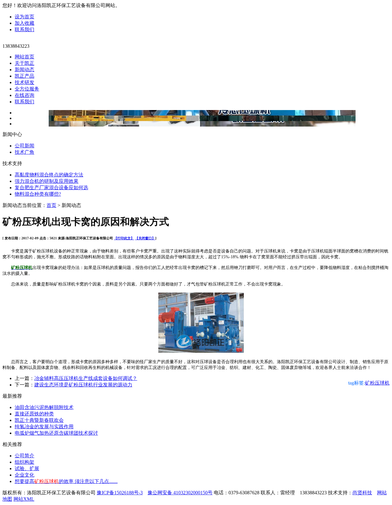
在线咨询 (24, 95)
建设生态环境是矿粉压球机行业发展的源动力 (83, 384)
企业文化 (24, 474)
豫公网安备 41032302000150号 (180, 492)
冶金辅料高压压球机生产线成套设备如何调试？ (85, 378)
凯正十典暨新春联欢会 (39, 420)
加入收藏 (24, 23)
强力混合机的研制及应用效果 (46, 181)
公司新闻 (24, 145)
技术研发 (24, 82)
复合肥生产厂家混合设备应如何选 (51, 187)
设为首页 (24, 16)
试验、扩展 (27, 468)
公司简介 (24, 455)
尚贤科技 (362, 492)
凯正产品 (24, 76)
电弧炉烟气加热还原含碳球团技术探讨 (56, 433)
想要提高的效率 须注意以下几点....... (66, 481)
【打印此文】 (124, 238)
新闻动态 (24, 69)
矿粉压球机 (377, 382)
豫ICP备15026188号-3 (120, 492)
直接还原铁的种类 (34, 413)
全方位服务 (27, 88)
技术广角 (24, 152)
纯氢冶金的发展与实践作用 (44, 426)
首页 (51, 205)
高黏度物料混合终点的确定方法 (49, 174)
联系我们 (24, 29)
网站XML (23, 499)
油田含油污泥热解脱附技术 (44, 407)
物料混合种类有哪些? (38, 194)
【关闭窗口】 (145, 238)
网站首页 (24, 56)
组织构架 (24, 462)
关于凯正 (24, 63)
